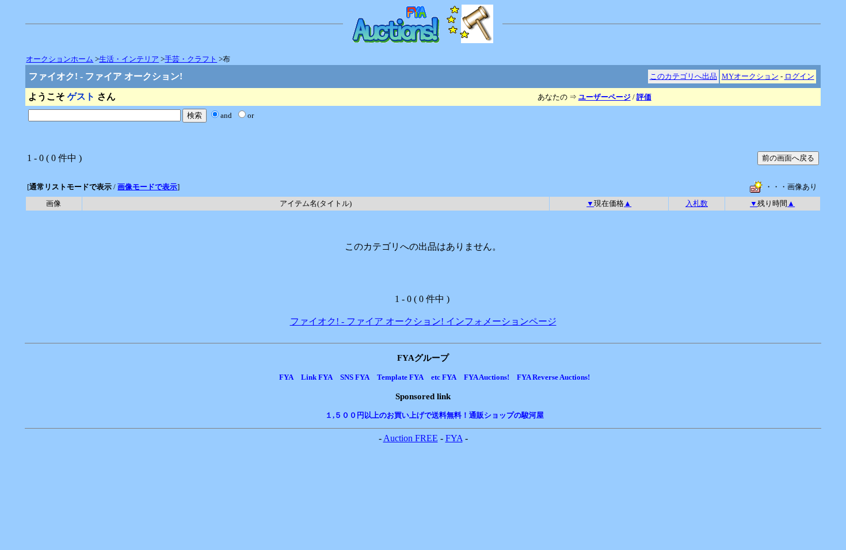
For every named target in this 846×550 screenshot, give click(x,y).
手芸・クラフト (191, 59)
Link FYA (317, 377)
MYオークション (750, 76)
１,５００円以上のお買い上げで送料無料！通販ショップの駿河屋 (434, 415)
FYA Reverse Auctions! (553, 377)
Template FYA (400, 377)
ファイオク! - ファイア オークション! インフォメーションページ (423, 321)
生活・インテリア (129, 59)
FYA (286, 377)
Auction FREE (410, 438)
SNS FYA (354, 377)
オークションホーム (59, 59)
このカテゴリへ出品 (683, 76)
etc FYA (443, 377)
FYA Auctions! (486, 377)
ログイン (799, 76)
